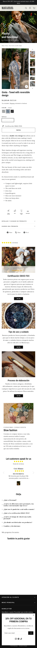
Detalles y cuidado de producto (14, 221)
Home (3, 45)
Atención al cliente (10, 597)
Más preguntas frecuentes (10, 532)
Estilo (4, 116)
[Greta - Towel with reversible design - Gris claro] (2, 585)
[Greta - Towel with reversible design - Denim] (4, 585)
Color (7, 107)
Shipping (12, 103)
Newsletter (7, 609)
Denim (8, 111)
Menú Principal (8, 602)
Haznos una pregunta (10, 226)
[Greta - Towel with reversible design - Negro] (6, 585)
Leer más (18, 298)
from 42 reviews (18, 464)
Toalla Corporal (8, 120)
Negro (12, 111)
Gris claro (3, 111)
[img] (18, 461)
